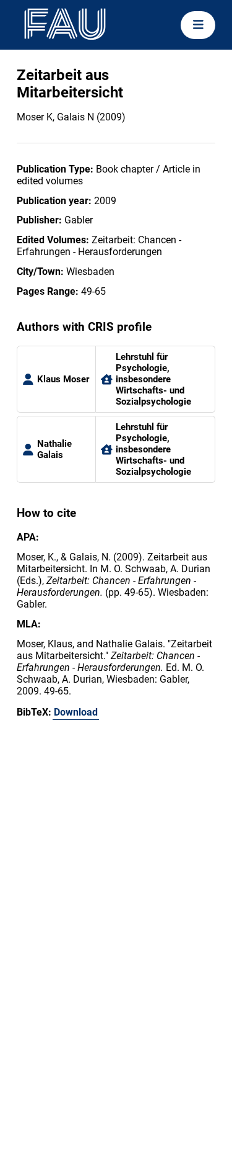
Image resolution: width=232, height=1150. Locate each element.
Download (76, 712)
